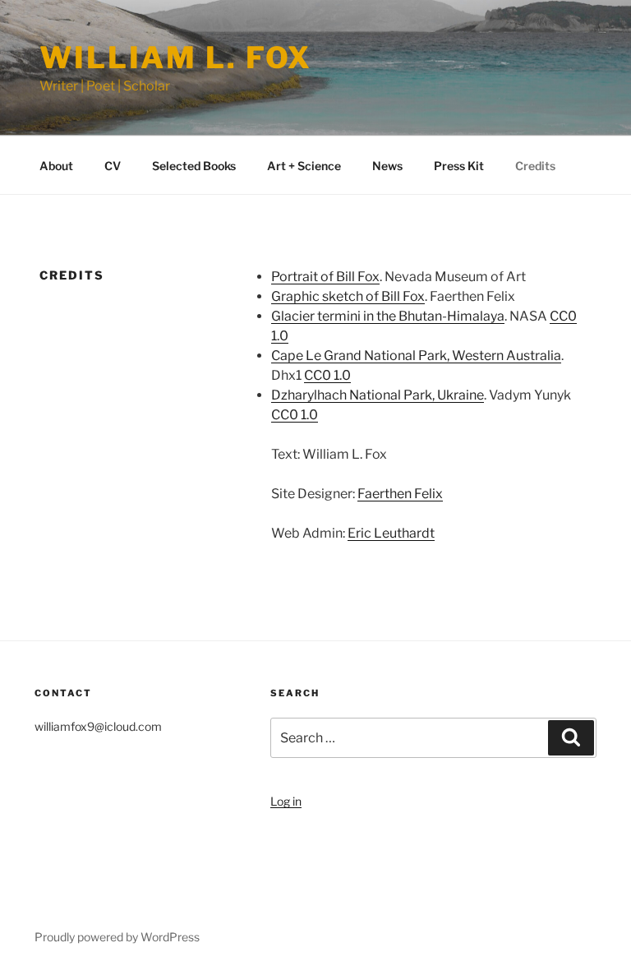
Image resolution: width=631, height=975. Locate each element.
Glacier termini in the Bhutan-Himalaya (387, 316)
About (56, 166)
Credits (535, 166)
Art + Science (304, 166)
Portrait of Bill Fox (325, 276)
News (387, 166)
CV (112, 166)
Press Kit (459, 166)
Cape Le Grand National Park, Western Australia (416, 355)
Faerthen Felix (400, 493)
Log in (286, 801)
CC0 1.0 (327, 375)
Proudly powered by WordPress (117, 937)
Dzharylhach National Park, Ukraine (377, 395)
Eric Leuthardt (391, 533)
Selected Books (194, 166)
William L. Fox (175, 57)
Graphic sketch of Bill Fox (348, 296)
